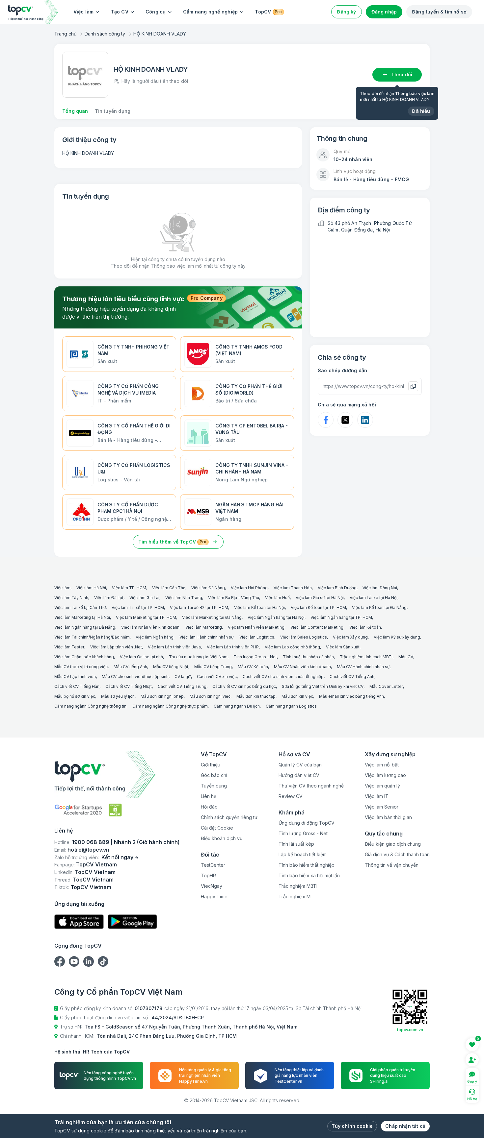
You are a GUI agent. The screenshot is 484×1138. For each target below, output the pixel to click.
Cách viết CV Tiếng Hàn (76, 686)
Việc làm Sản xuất (343, 646)
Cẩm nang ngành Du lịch (237, 706)
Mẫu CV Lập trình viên (75, 676)
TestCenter (213, 865)
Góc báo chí (214, 775)
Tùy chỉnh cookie (352, 1126)
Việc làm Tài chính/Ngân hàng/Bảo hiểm (92, 637)
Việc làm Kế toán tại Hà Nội (259, 607)
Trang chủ (65, 33)
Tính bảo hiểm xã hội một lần (309, 875)
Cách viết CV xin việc (217, 676)
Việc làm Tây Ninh (71, 597)
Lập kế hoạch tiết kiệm (303, 854)
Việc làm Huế (277, 597)
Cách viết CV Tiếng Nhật (128, 686)
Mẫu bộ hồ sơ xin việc (74, 696)
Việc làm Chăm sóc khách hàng (84, 656)
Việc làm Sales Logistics (303, 637)
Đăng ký (346, 11)
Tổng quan (75, 111)
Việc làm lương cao (385, 775)
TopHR (208, 875)
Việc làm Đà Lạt (108, 597)
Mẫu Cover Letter (386, 686)
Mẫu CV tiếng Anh (130, 666)
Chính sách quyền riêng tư (229, 817)
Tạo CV (119, 11)
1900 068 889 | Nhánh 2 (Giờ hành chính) (126, 842)
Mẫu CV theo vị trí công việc (81, 666)
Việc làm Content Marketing (316, 627)
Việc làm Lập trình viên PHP (233, 646)
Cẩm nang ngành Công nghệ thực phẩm (170, 706)
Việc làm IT (377, 796)
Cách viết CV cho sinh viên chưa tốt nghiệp (283, 676)
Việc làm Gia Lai (144, 597)
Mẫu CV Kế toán (253, 666)
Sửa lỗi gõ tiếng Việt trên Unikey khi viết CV (322, 686)
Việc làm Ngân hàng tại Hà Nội (276, 617)
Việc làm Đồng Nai (380, 587)
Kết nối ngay (117, 857)
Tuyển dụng (214, 785)
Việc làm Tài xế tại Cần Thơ (80, 607)
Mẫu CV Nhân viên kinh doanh (302, 666)
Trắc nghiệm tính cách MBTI (366, 656)
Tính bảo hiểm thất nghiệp (307, 865)
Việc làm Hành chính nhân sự (206, 637)
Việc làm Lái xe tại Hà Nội (373, 597)
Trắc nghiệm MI (295, 896)
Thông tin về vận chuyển (391, 865)
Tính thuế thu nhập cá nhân (308, 656)
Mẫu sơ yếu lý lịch (118, 696)
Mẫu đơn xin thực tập (256, 696)
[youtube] (74, 961)
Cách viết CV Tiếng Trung (182, 686)
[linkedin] (88, 961)
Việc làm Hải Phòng (249, 587)
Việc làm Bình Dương (337, 587)
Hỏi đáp (209, 807)
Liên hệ (208, 796)
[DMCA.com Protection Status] (115, 810)
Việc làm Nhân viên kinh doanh (150, 627)
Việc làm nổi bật (382, 764)
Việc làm (83, 11)
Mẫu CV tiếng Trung (213, 666)
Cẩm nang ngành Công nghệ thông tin (90, 706)
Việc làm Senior (381, 807)
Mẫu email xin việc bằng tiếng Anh (351, 696)
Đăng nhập (384, 11)
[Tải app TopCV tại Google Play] (132, 921)
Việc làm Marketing (203, 627)
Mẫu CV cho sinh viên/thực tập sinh (135, 676)
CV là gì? (183, 676)
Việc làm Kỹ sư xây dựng (397, 637)
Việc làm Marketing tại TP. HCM (146, 617)
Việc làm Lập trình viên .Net (116, 646)
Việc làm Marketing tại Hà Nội (82, 617)
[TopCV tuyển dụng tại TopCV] (117, 774)
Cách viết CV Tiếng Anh (352, 676)
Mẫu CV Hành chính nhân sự (363, 666)
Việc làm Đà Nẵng (208, 587)
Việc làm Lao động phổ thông (292, 646)
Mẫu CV (405, 656)
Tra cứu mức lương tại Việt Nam (198, 656)
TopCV (268, 11)
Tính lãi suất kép (296, 844)
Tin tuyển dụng (112, 111)
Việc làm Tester (69, 646)
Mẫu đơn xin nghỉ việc (210, 696)
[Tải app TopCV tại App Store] (79, 921)
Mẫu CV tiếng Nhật (170, 666)
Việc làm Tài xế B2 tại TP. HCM (199, 607)
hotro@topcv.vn (88, 849)
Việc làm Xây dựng (350, 637)
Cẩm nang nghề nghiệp (210, 11)
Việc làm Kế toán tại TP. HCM (318, 607)
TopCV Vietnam (96, 864)
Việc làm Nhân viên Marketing (256, 627)
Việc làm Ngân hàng (155, 637)
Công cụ (156, 11)
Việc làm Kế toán (365, 627)
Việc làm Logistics (256, 637)
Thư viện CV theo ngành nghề (311, 785)
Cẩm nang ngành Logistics (291, 706)
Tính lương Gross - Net (255, 656)
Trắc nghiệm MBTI (298, 886)
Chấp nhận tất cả (405, 1126)
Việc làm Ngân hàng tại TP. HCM (341, 617)
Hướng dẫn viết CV (299, 775)
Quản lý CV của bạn (300, 764)
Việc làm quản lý (382, 785)
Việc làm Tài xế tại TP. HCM (138, 607)
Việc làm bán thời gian (388, 817)
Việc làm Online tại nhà (141, 656)
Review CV (291, 796)
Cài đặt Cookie (217, 828)
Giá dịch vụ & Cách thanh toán (397, 854)
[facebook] (59, 961)
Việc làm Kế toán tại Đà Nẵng (379, 607)
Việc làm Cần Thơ (168, 587)
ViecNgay (211, 886)
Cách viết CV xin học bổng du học (244, 686)
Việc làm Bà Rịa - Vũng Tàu (233, 597)
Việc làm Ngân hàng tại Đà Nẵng (84, 627)
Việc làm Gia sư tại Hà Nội (320, 597)
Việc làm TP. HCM (129, 587)
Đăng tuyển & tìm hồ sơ (439, 11)
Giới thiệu (210, 764)
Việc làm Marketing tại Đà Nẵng (212, 617)
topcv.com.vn (410, 1029)
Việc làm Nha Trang (183, 597)
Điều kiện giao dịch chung (393, 844)
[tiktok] (103, 961)
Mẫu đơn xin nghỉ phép (162, 696)
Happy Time (214, 896)
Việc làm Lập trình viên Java (174, 646)
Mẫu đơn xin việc (297, 696)
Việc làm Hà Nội (91, 587)
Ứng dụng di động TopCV (307, 823)
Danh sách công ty (105, 33)
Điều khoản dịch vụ (221, 838)
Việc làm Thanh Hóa (293, 587)
